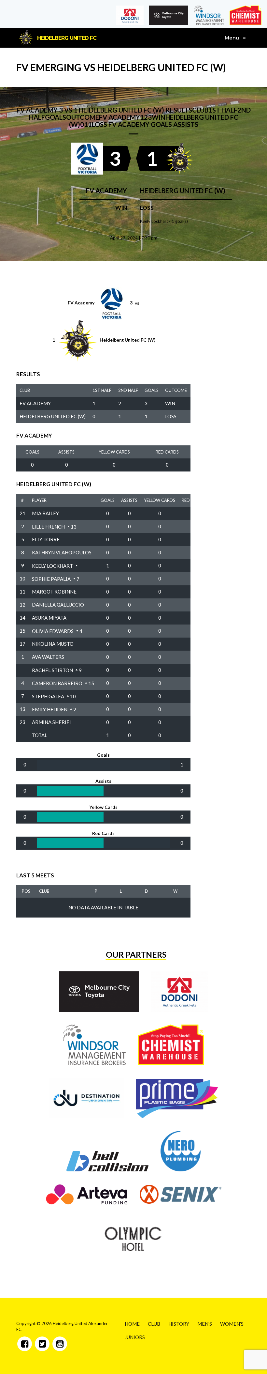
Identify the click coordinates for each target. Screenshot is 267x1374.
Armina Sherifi (51, 722)
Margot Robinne (54, 591)
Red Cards (167, 452)
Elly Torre (46, 539)
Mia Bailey (45, 513)
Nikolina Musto (53, 644)
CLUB (154, 1324)
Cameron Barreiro (57, 683)
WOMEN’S (232, 1324)
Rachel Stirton (52, 670)
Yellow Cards (114, 452)
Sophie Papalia (51, 579)
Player (39, 500)
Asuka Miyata (49, 618)
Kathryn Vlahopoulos (61, 552)
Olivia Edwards (53, 631)
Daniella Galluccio (58, 605)
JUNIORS (135, 1337)
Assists (66, 452)
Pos (26, 891)
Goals (32, 452)
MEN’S (204, 1324)
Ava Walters (48, 657)
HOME (132, 1324)
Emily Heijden (49, 709)
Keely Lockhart (52, 566)
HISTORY (178, 1324)
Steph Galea (48, 696)
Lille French (48, 527)
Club (44, 891)
